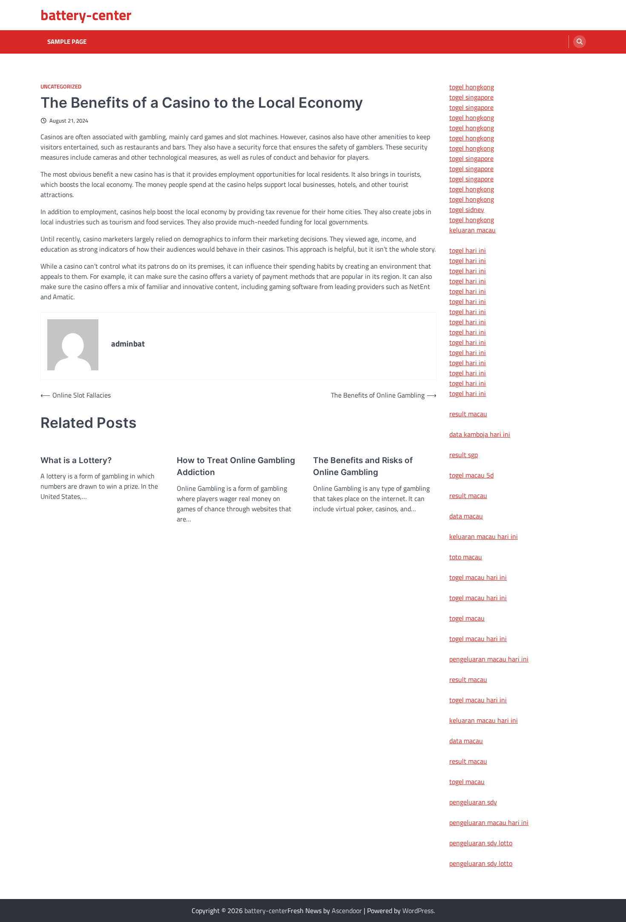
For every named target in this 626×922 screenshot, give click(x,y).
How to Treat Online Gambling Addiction (236, 466)
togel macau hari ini (478, 638)
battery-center (86, 15)
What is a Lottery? (76, 460)
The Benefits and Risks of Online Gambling (363, 466)
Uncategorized (60, 86)
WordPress (418, 910)
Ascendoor (347, 910)
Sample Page (66, 41)
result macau (468, 414)
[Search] (579, 41)
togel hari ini (467, 383)
